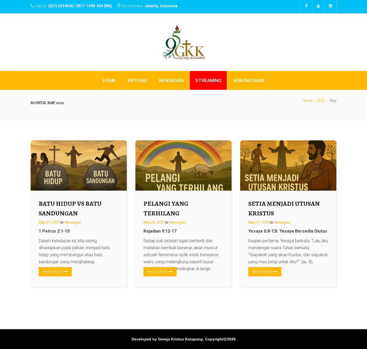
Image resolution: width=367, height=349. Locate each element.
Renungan (72, 222)
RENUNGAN (171, 80)
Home (307, 100)
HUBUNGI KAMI (248, 80)
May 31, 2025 (50, 222)
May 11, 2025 (259, 222)
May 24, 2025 (154, 222)
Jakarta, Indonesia (161, 6)
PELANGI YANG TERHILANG (165, 208)
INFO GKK (137, 80)
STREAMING (208, 80)
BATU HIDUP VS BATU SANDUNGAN (70, 208)
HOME (109, 80)
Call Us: (73, 6)
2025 (320, 100)
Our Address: (149, 6)
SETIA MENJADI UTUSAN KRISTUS (284, 208)
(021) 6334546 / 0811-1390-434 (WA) (80, 6)
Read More (53, 271)
